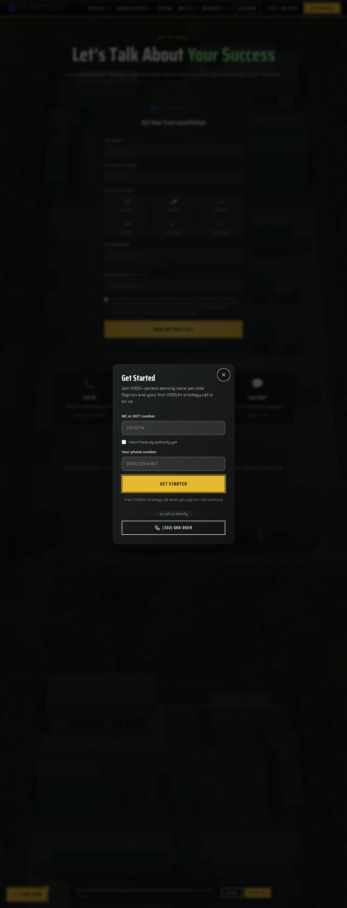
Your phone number (139, 452)
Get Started (173, 484)
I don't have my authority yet (152, 442)
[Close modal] (224, 375)
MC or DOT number (138, 416)
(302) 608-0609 (177, 527)
